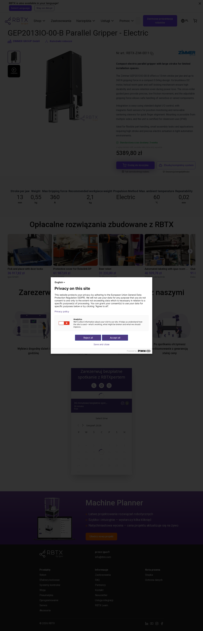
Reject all (88, 337)
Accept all (115, 337)
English (59, 282)
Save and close (101, 344)
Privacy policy (62, 311)
